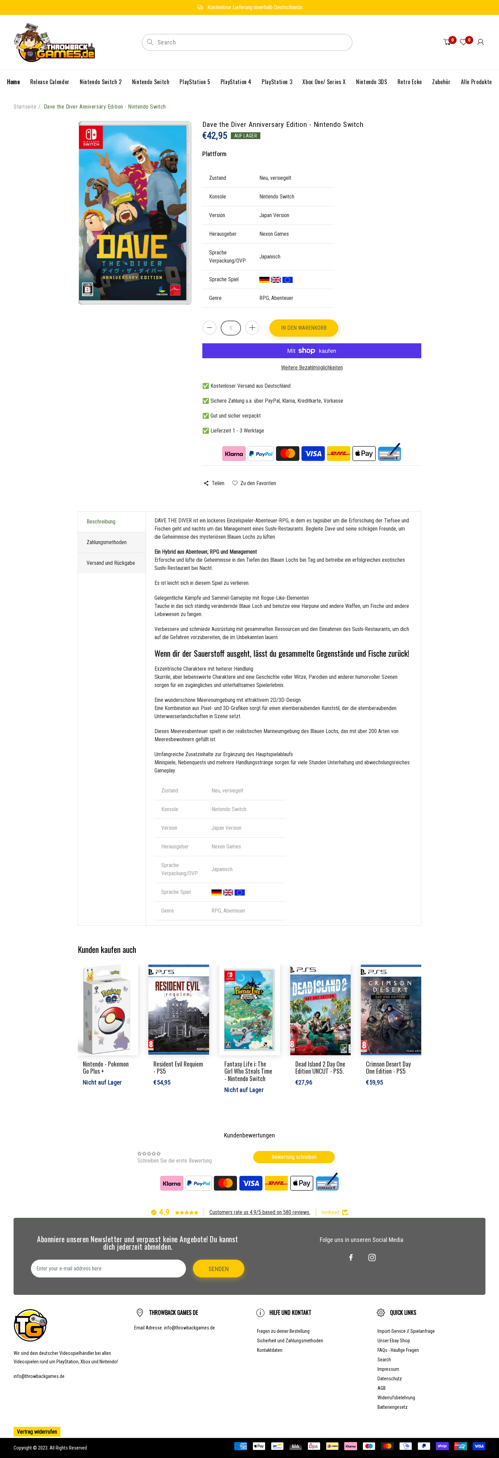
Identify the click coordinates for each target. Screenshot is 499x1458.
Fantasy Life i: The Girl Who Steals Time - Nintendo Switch (248, 1071)
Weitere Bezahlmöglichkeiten (312, 367)
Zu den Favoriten (258, 483)
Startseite (25, 106)
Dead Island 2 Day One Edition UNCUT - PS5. (320, 1067)
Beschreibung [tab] (101, 521)
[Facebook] (351, 1257)
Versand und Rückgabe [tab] (111, 563)
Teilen (218, 483)
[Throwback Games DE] (56, 42)
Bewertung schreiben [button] (294, 1157)
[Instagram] (372, 1257)
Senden (218, 1268)
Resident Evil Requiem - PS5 (178, 1067)
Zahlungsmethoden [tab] (107, 542)
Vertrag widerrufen (37, 1431)
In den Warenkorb (304, 328)
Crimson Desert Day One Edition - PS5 (388, 1067)
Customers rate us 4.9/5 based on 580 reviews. (259, 1212)
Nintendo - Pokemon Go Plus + (106, 1067)
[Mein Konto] (480, 42)
